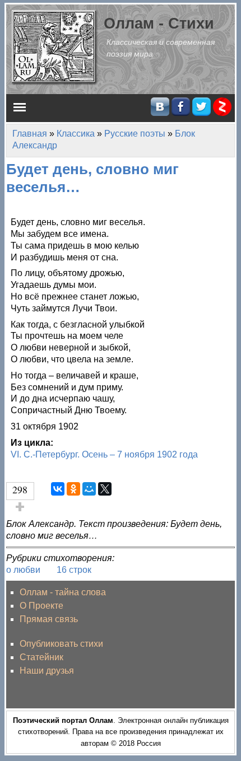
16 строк (74, 570)
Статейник (41, 657)
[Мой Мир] (89, 489)
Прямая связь (49, 619)
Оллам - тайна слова (63, 592)
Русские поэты (134, 133)
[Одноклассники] (73, 489)
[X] (105, 489)
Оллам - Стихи (159, 23)
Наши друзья (47, 670)
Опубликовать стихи (61, 643)
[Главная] (55, 47)
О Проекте (41, 605)
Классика (76, 133)
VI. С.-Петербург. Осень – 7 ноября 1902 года (104, 454)
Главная (29, 133)
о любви (23, 570)
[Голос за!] (20, 507)
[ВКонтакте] (57, 489)
